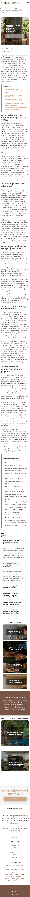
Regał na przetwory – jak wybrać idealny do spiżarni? (15, 665)
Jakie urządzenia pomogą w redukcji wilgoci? (15, 104)
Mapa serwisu (15, 891)
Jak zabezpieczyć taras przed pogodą (15, 763)
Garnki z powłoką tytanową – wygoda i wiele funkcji (15, 879)
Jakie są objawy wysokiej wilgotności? (13, 96)
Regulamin (15, 894)
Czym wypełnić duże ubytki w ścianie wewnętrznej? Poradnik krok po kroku (15, 632)
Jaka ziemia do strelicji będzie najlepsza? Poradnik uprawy (15, 875)
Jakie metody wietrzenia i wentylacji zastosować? (14, 100)
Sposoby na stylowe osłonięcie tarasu (15, 733)
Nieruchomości (15, 852)
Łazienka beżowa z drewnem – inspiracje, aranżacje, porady (15, 681)
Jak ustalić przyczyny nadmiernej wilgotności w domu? (14, 91)
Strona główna (4, 9)
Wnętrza (15, 857)
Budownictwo (15, 845)
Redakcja (15, 835)
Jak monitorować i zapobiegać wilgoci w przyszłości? (16, 108)
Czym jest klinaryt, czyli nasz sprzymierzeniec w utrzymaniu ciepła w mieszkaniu (15, 871)
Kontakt (15, 837)
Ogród (15, 855)
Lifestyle (15, 850)
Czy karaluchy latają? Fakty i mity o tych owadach (15, 648)
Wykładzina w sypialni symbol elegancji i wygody (14, 866)
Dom (12, 9)
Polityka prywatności (15, 888)
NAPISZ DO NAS (15, 799)
